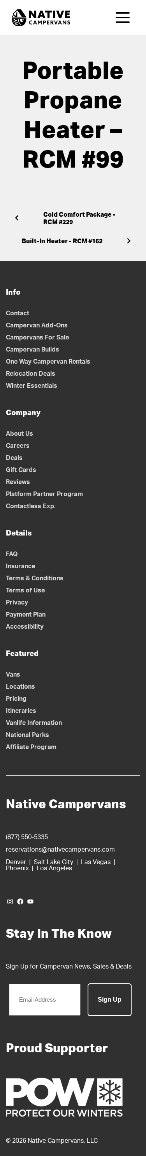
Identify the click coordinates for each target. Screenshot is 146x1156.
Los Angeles (54, 868)
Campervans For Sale (37, 337)
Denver (16, 862)
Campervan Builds (32, 349)
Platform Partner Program (44, 494)
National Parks (27, 735)
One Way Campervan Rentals (48, 362)
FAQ (12, 554)
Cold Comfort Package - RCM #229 (79, 218)
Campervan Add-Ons (37, 325)
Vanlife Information (34, 723)
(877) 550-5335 (27, 837)
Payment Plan (26, 615)
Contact (17, 313)
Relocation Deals (30, 374)
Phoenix (17, 868)
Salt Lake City (53, 862)
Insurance (20, 566)
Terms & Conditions (34, 578)
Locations (20, 687)
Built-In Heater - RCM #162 (62, 241)
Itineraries (21, 711)
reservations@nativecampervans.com (60, 850)
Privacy (17, 602)
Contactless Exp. (31, 506)
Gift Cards (21, 470)
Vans (13, 675)
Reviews (18, 482)
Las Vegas (96, 862)
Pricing (16, 699)
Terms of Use (25, 590)
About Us (19, 434)
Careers (18, 446)
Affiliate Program (31, 747)
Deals (14, 458)
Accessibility (25, 627)
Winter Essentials (31, 386)
